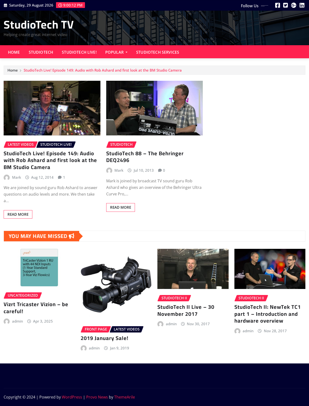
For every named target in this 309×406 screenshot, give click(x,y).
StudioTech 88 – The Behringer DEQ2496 (145, 156)
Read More (17, 214)
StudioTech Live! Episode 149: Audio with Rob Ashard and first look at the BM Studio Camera (103, 70)
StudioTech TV (39, 24)
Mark (16, 177)
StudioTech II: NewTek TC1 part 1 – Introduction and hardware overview (267, 314)
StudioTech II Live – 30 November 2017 (185, 310)
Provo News (97, 397)
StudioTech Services (157, 52)
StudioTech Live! (79, 52)
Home (14, 52)
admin (17, 321)
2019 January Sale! (104, 338)
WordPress (72, 397)
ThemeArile (124, 397)
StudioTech (41, 52)
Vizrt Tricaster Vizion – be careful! (36, 307)
